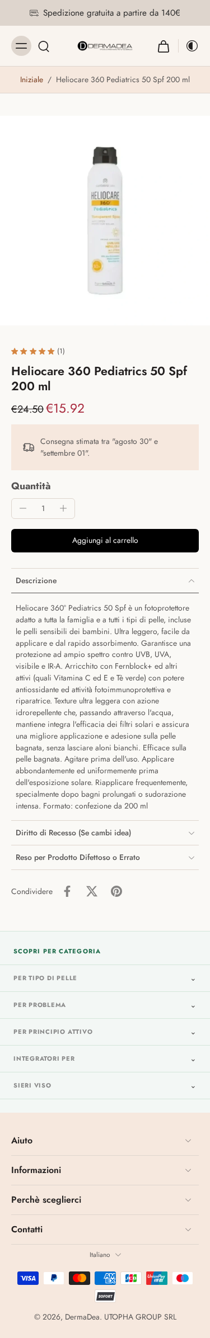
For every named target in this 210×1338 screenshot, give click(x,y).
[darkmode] (189, 46)
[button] (105, 540)
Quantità (31, 486)
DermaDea (82, 1316)
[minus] (23, 508)
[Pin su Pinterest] (116, 891)
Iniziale (32, 79)
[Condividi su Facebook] (67, 891)
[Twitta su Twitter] (92, 891)
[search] (43, 46)
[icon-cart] (163, 46)
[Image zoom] (105, 220)
